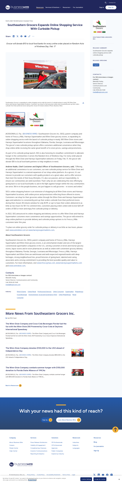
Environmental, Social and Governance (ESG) (43, 295)
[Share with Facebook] (21, 36)
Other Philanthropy (65, 295)
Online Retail (32, 292)
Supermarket (69, 292)
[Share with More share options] (33, 36)
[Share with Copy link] (29, 36)
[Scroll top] (115, 430)
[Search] (105, 2)
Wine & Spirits (21, 292)
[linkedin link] (99, 475)
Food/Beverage (22, 295)
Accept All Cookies (99, 479)
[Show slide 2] (36, 119)
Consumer (20, 298)
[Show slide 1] (15, 119)
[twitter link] (94, 475)
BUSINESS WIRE (30, 134)
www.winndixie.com (17, 230)
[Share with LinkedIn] (13, 36)
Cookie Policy (32, 480)
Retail (74, 295)
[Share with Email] (25, 36)
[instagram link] (111, 475)
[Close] (119, 479)
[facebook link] (107, 475)
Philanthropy (79, 292)
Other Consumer (58, 292)
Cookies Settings (86, 479)
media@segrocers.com (13, 285)
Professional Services (44, 292)
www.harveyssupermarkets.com (41, 230)
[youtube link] (103, 475)
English (96, 65)
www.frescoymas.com (46, 263)
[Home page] (17, 7)
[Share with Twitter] (17, 36)
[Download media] (83, 103)
